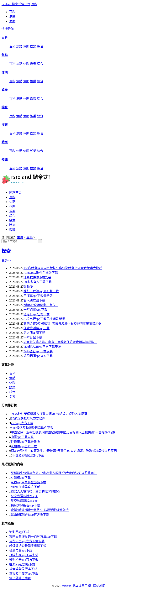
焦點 (12, 16)
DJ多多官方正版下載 (38, 282)
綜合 (40, 46)
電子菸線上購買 (20, 578)
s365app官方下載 (22, 423)
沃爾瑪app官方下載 (24, 446)
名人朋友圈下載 (34, 300)
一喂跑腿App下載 (35, 309)
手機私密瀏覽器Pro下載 (28, 455)
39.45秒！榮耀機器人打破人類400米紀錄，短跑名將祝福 (49, 414)
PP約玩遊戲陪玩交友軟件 (28, 418)
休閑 (12, 21)
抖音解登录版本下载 (23, 569)
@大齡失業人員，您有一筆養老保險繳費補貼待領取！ (60, 342)
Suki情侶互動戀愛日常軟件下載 (32, 427)
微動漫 (28, 286)
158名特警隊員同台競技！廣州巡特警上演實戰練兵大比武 (63, 268)
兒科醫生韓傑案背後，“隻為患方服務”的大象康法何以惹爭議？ (54, 473)
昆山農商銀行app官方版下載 (30, 514)
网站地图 (99, 586)
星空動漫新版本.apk (24, 496)
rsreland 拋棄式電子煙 (16, 4)
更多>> (6, 260)
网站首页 (15, 192)
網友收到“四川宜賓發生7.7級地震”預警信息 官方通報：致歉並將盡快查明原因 (64, 450)
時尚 (5, 142)
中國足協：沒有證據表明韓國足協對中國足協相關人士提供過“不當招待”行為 (63, 432)
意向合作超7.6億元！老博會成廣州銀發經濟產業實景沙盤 (62, 323)
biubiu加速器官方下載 (25, 487)
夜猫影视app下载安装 (23, 555)
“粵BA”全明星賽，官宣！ (41, 305)
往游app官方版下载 (22, 564)
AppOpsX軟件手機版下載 (41, 272)
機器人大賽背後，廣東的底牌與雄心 (35, 491)
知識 (5, 159)
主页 (20, 237)
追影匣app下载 (19, 532)
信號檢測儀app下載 (37, 328)
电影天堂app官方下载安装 (27, 541)
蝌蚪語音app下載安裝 (38, 351)
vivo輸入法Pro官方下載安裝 (42, 346)
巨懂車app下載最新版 (38, 295)
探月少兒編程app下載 (25, 505)
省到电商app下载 (20, 550)
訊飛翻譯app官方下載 (38, 356)
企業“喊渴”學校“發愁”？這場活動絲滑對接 (40, 510)
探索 (5, 124)
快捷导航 (8, 28)
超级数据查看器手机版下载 (27, 545)
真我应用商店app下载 (23, 573)
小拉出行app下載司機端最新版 (44, 319)
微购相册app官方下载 (23, 559)
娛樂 (33, 46)
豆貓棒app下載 (21, 477)
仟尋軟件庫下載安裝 (37, 277)
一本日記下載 (33, 337)
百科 (34, 4)
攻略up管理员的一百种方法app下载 (33, 536)
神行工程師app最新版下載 (41, 291)
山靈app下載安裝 (22, 437)
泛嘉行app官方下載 (37, 314)
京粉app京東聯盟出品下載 (28, 482)
